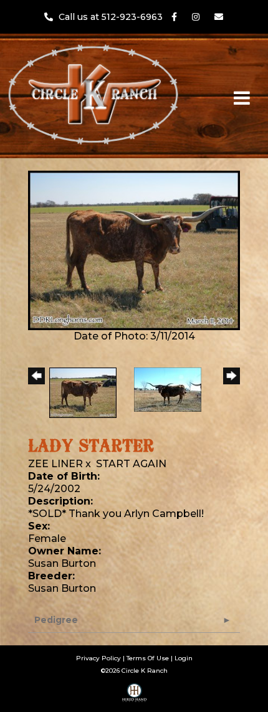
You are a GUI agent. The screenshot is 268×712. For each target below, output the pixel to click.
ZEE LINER (55, 464)
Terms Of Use (148, 658)
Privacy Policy (98, 658)
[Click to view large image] (134, 249)
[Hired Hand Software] (134, 697)
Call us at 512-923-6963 (112, 16)
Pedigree (56, 619)
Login (184, 658)
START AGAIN (131, 464)
